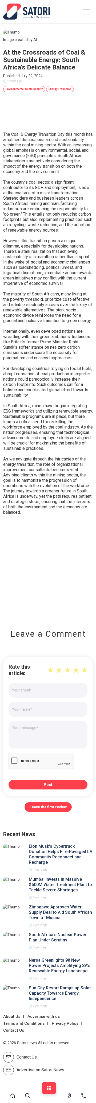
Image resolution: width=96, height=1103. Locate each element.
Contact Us (13, 1030)
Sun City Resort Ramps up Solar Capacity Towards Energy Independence (60, 993)
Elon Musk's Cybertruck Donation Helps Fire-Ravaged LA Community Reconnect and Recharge (60, 854)
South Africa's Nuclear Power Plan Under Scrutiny (57, 937)
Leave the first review (48, 807)
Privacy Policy (65, 1023)
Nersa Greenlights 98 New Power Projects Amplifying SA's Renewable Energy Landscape (59, 965)
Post (48, 785)
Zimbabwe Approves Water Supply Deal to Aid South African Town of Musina (60, 912)
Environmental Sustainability (24, 89)
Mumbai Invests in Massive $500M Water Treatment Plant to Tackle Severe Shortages (60, 884)
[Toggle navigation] (86, 11)
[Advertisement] (48, 568)
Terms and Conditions (24, 1023)
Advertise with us (43, 1016)
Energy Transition (60, 89)
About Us (11, 1016)
